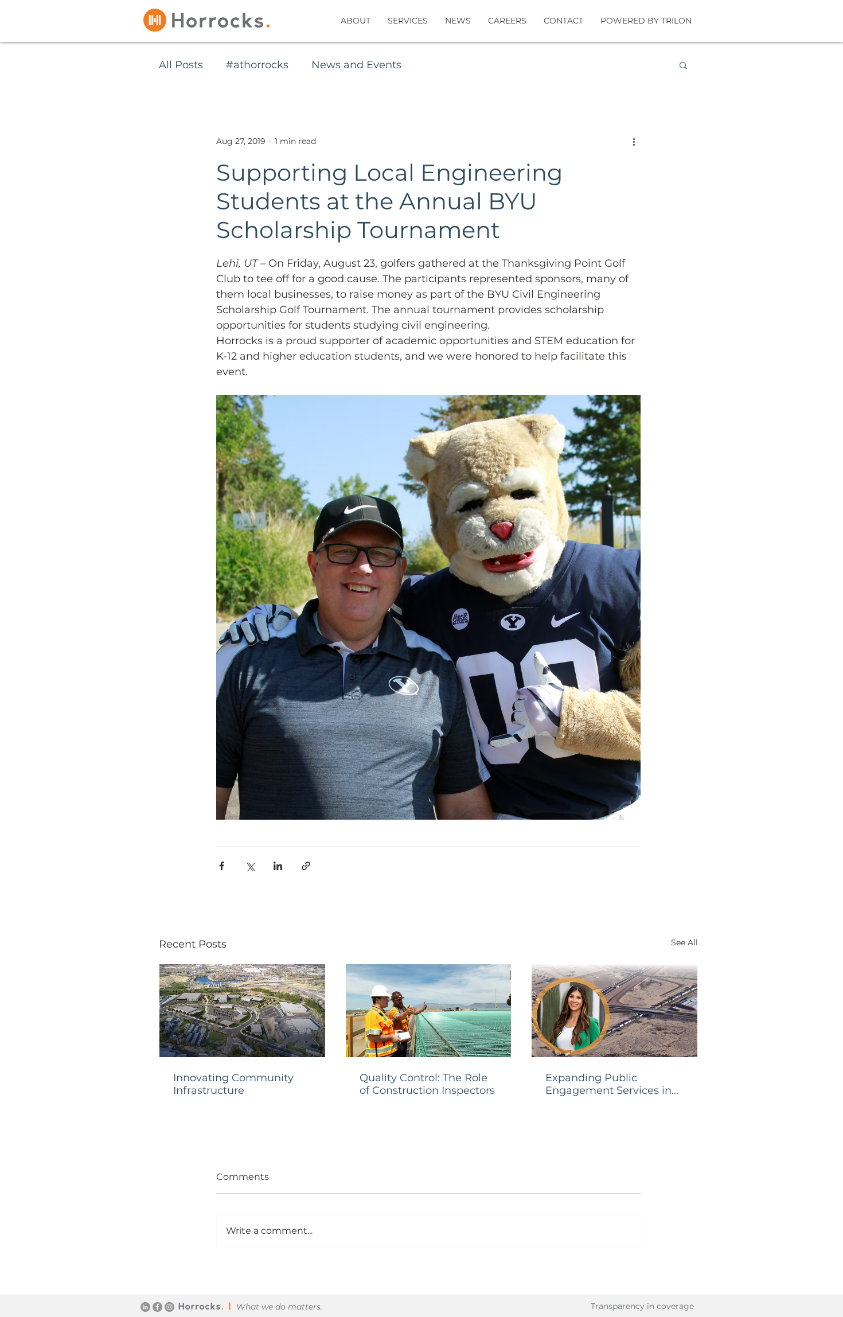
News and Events (356, 65)
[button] (683, 64)
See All (684, 942)
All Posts (181, 65)
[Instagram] (169, 1307)
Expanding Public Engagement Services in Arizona (608, 1084)
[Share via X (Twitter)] (249, 865)
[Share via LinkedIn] (277, 865)
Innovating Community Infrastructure (233, 1084)
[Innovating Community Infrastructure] (242, 1010)
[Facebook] (157, 1307)
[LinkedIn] (145, 1307)
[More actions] (634, 141)
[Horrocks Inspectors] (429, 1010)
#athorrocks (257, 65)
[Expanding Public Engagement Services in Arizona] (614, 1010)
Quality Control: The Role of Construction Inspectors (427, 1084)
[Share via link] (305, 865)
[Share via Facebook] (221, 865)
